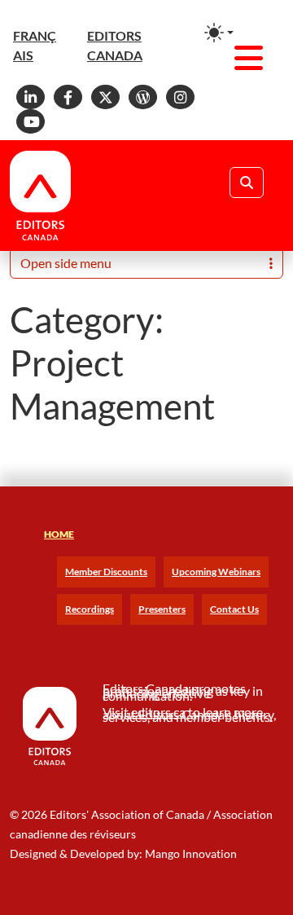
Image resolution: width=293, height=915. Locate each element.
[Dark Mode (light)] (219, 32)
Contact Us (234, 609)
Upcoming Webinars (216, 571)
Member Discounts (106, 571)
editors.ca (158, 711)
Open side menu (66, 263)
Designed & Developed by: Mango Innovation (123, 853)
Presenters (162, 609)
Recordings (89, 609)
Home (59, 534)
